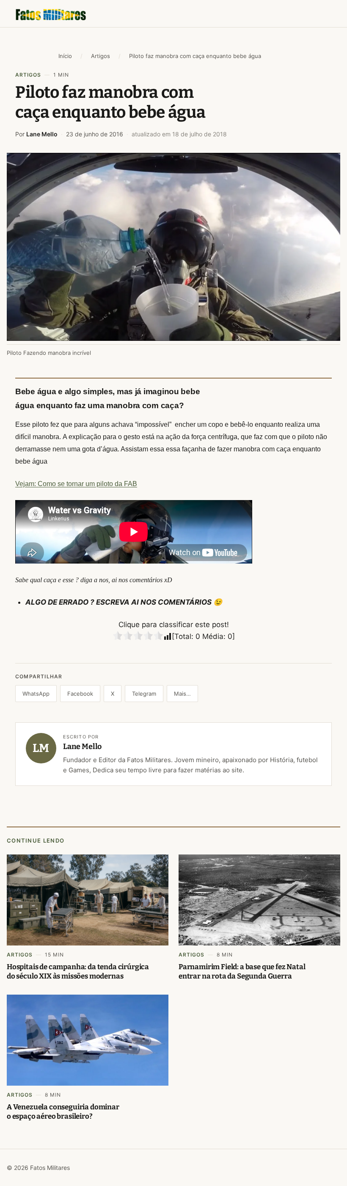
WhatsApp (36, 693)
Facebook (80, 693)
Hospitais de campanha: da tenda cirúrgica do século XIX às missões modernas (78, 971)
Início (65, 56)
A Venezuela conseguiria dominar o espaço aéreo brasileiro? (63, 1112)
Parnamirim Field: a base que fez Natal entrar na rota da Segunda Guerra (242, 971)
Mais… (182, 693)
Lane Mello (42, 134)
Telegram (144, 693)
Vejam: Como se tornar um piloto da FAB (76, 483)
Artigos (100, 56)
